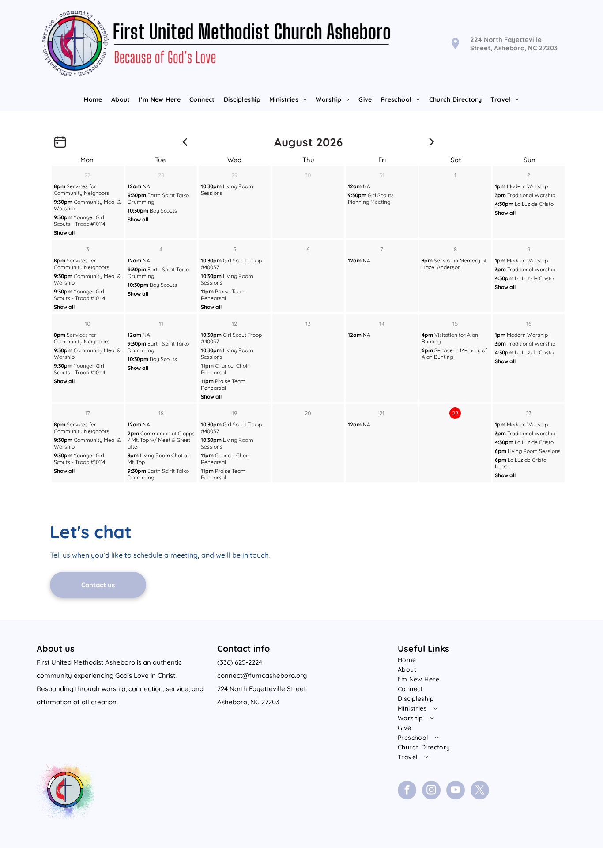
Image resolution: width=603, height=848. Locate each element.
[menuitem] (93, 99)
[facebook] (407, 791)
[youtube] (455, 791)
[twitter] (480, 791)
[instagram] (431, 791)
